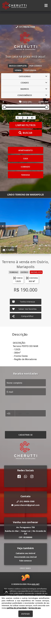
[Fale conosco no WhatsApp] (25, 476)
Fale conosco (25, 560)
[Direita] (48, 226)
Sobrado (25, 166)
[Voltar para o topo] (6, 592)
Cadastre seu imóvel (25, 553)
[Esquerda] (3, 226)
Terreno (25, 175)
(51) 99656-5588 (27, 26)
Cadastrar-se (25, 434)
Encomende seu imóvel (25, 557)
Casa (25, 158)
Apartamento (25, 150)
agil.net (35, 584)
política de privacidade (17, 608)
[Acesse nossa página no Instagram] (31, 476)
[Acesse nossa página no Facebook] (19, 476)
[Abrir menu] (46, 5)
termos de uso (35, 608)
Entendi (25, 614)
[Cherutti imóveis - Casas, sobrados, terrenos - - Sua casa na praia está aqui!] (25, 41)
